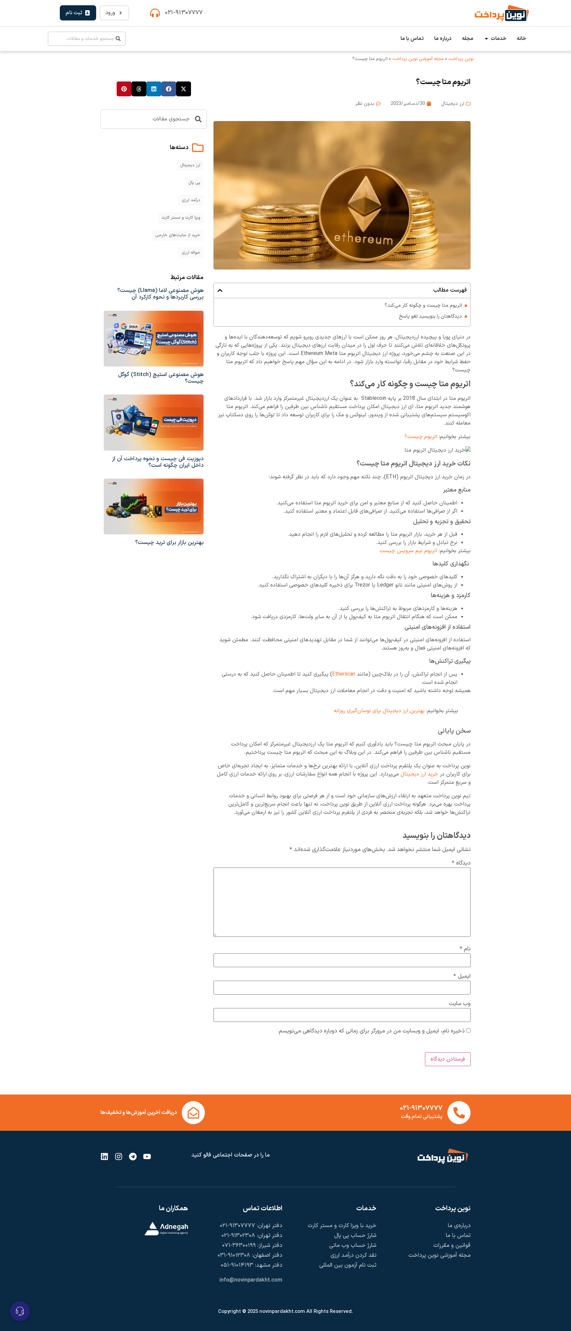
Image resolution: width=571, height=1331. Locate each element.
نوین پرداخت (461, 58)
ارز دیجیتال (452, 104)
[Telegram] (133, 1156)
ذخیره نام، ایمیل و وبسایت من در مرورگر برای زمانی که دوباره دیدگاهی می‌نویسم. (371, 1031)
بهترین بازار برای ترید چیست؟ (169, 542)
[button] (220, 290)
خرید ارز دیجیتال (419, 774)
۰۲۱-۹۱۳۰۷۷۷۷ (184, 12)
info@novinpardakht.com (250, 1280)
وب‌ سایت (460, 1004)
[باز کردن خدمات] (486, 39)
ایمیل (462, 976)
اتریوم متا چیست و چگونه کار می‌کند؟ (423, 305)
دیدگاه (461, 863)
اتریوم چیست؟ (420, 437)
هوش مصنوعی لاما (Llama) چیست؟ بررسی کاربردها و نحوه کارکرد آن (160, 293)
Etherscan (343, 674)
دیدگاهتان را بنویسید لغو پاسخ (430, 316)
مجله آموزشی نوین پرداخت (418, 58)
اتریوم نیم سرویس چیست (408, 551)
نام (465, 949)
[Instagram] (118, 1156)
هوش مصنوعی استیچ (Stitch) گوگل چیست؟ (161, 378)
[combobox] (87, 39)
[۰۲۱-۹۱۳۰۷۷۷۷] (155, 13)
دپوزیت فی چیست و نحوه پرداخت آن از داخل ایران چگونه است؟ (158, 462)
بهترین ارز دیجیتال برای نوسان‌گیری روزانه (379, 711)
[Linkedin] (104, 1156)
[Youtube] (147, 1156)
